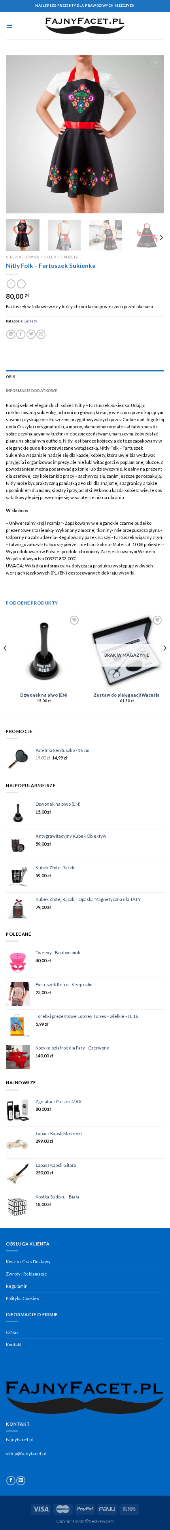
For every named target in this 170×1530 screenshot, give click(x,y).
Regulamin (17, 1286)
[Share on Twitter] (31, 334)
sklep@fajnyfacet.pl (26, 1453)
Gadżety (69, 257)
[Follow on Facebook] (10, 1480)
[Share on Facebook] (20, 334)
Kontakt (14, 1344)
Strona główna (22, 257)
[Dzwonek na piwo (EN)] (43, 651)
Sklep (50, 257)
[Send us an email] (20, 1480)
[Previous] (19, 134)
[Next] (151, 134)
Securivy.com (101, 1521)
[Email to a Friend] (40, 334)
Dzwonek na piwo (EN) (43, 695)
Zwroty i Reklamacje (26, 1273)
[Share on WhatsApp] (10, 334)
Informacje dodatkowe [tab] (31, 390)
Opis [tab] (10, 377)
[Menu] (9, 26)
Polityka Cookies (22, 1298)
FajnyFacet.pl (19, 1439)
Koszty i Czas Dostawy (28, 1261)
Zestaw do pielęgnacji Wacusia (127, 695)
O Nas (12, 1332)
